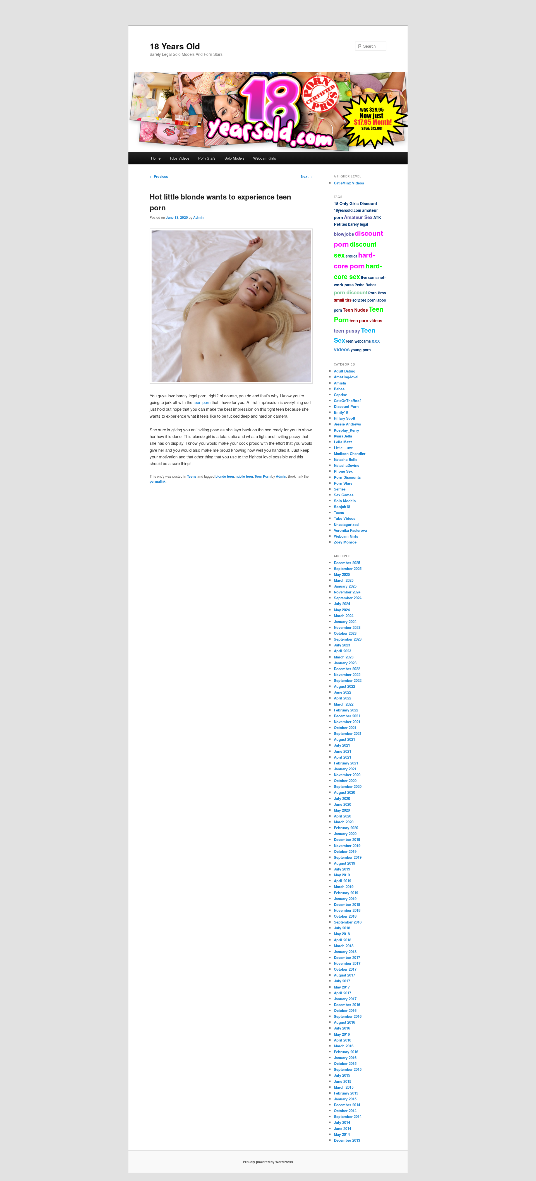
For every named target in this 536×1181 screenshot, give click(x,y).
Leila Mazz (343, 441)
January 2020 (345, 833)
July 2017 (342, 980)
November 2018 (347, 910)
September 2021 (348, 733)
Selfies (340, 489)
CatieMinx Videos (349, 183)
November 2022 (347, 674)
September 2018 (348, 922)
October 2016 (345, 1010)
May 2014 (342, 1134)
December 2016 (347, 1004)
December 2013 (347, 1140)
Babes (339, 388)
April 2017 (342, 992)
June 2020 (342, 804)
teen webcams (358, 341)
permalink (158, 481)
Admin (198, 217)
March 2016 (343, 1045)
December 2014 (347, 1104)
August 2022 (344, 686)
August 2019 (344, 863)
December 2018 (347, 904)
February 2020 (346, 827)
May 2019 (342, 874)
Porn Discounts (347, 477)
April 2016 (342, 1040)
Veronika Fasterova (350, 530)
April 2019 (342, 880)
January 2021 (345, 768)
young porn (361, 349)
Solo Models (234, 158)
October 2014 (345, 1110)
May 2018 (342, 933)
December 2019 (347, 839)
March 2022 (343, 704)
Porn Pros (377, 292)
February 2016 (346, 1051)
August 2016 (344, 1022)
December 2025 (347, 562)
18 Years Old (175, 46)
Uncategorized (346, 524)
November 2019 (347, 845)
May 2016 (342, 1034)
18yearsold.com (347, 210)
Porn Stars (207, 158)
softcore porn (363, 300)
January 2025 (345, 586)
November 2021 (347, 721)
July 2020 (342, 798)
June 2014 (342, 1128)
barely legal (358, 224)
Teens (192, 476)
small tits (342, 300)
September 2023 (348, 639)
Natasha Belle (345, 459)
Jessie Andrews (347, 424)
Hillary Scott (344, 418)
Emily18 (341, 412)
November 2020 (347, 774)
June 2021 (342, 751)
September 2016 (348, 1016)
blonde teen (225, 476)
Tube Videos (179, 158)
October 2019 (345, 851)
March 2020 (343, 821)
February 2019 (346, 892)
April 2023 (342, 650)
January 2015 (345, 1098)
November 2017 (347, 963)
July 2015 (342, 1075)
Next (307, 176)
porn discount (350, 292)
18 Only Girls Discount (355, 203)
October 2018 (345, 916)
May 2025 (342, 574)
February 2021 (346, 763)
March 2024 (343, 615)
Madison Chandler (349, 453)
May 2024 (342, 609)
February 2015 (346, 1093)
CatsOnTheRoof (347, 400)
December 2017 (347, 957)
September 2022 (348, 680)
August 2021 (344, 739)
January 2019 (345, 898)
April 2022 (342, 698)
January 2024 (345, 621)
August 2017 (344, 975)
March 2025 (343, 580)
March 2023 (343, 657)
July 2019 (342, 869)
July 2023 (342, 645)
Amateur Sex (358, 217)
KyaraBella (343, 436)
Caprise (340, 394)
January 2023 (345, 662)
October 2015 (345, 1063)
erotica (351, 256)
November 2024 (347, 592)
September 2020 (348, 786)
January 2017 (345, 998)
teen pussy (347, 330)
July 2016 (342, 1028)
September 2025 (348, 568)
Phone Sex (343, 471)
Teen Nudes (355, 310)
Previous (159, 176)
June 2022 (342, 692)
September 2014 (348, 1116)
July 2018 (342, 927)
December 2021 (347, 715)
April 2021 (342, 757)
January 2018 (345, 951)
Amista (340, 383)
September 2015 (348, 1069)
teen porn (201, 402)
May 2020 (342, 810)
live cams (369, 277)
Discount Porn (346, 406)
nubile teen (244, 476)
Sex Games (343, 494)
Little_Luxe (343, 447)
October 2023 (345, 633)
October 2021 (345, 727)
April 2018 (342, 939)
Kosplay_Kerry (346, 430)
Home (156, 158)
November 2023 (347, 627)
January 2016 (345, 1057)
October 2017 (345, 969)
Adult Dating (344, 371)
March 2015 (343, 1087)
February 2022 (346, 710)
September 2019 (348, 857)
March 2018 (343, 945)
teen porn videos (366, 321)
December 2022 (347, 668)
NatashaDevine (346, 465)
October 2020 (345, 780)
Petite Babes (365, 284)
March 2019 (343, 886)
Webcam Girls (264, 158)
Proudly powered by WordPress (268, 1161)
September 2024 (348, 597)
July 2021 (342, 745)
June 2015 (342, 1081)
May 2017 (342, 987)
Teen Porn (263, 476)
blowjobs (344, 234)
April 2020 (342, 816)
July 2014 (342, 1122)
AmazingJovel (346, 376)
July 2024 (342, 603)
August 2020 (344, 792)
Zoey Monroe (345, 542)
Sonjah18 (342, 506)
